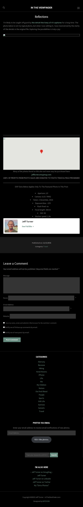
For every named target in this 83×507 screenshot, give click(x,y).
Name (5, 298)
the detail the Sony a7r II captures (47, 22)
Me (41, 381)
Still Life (41, 401)
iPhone (41, 375)
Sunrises (41, 404)
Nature (41, 388)
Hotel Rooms (41, 371)
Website (6, 316)
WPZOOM (46, 501)
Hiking (41, 368)
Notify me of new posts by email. (17, 332)
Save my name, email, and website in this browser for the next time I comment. (31, 323)
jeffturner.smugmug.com (41, 174)
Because (41, 365)
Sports (41, 398)
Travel (45, 246)
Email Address (8, 305)
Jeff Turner (41, 475)
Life (41, 378)
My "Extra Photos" (41, 485)
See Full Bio (27, 226)
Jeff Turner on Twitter (41, 482)
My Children (41, 385)
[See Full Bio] (33, 226)
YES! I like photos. (41, 439)
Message (6, 276)
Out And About (41, 391)
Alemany (41, 362)
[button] (41, 151)
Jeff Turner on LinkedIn (41, 478)
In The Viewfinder (41, 7)
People (41, 395)
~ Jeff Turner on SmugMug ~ (41, 472)
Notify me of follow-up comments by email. (21, 327)
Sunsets (41, 408)
